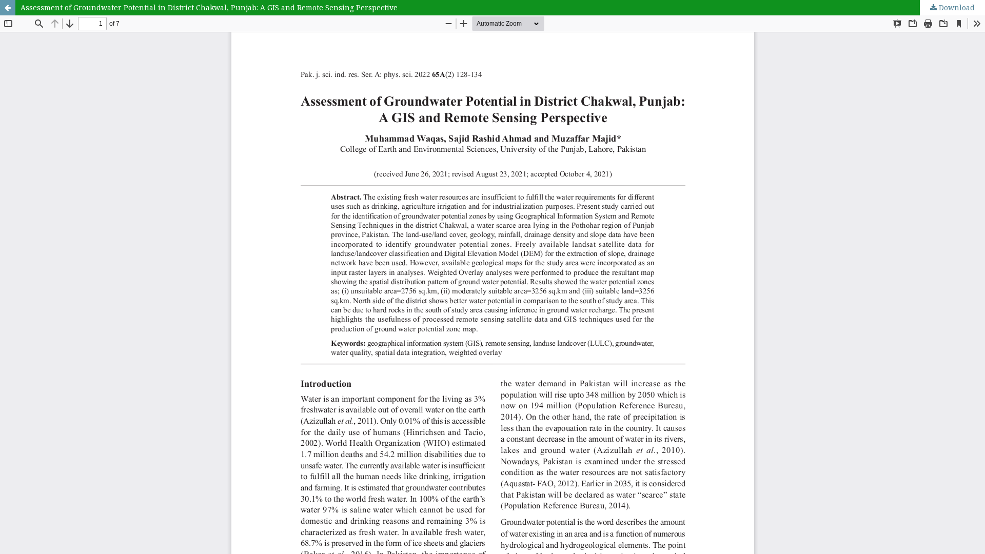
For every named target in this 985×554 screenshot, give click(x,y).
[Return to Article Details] (7, 7)
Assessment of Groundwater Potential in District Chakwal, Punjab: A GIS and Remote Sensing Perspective (209, 7)
